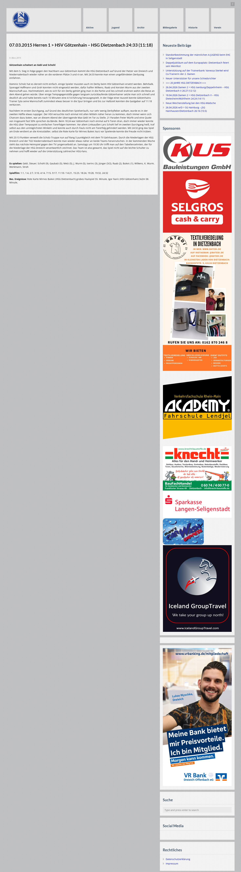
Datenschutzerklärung (178, 859)
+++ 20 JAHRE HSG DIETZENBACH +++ (186, 82)
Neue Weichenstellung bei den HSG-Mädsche (191, 103)
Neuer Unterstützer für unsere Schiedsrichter (191, 78)
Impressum (172, 863)
